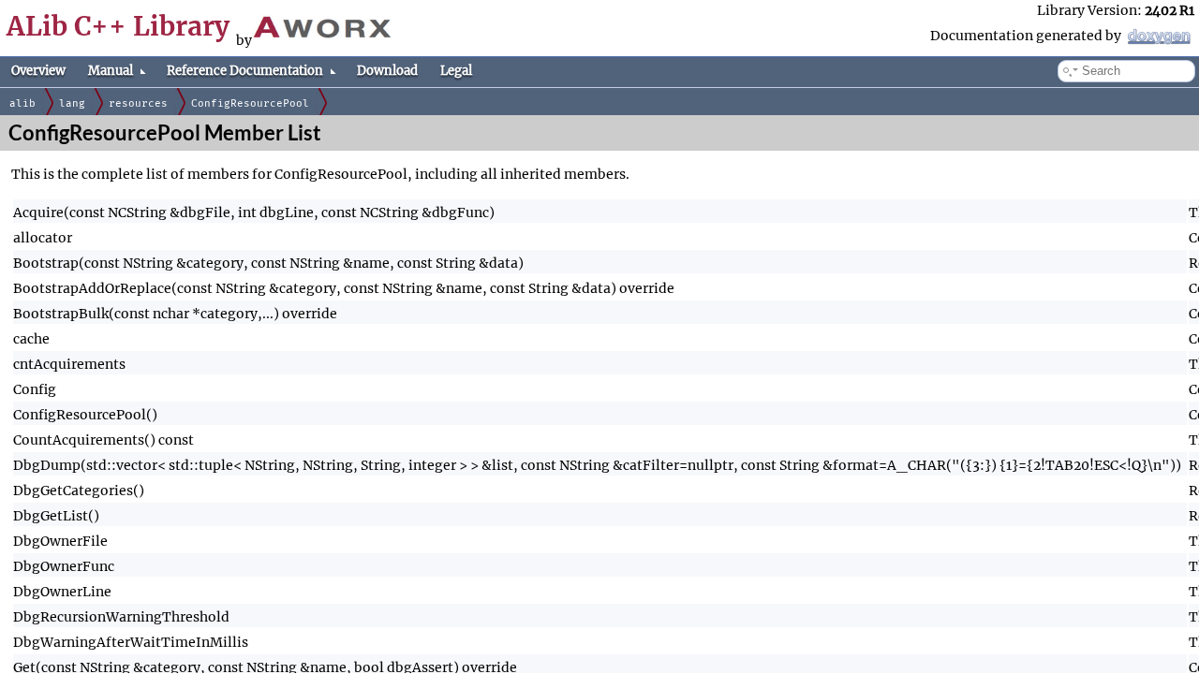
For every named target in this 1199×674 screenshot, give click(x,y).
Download (387, 71)
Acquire (38, 212)
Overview (38, 71)
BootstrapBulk (61, 313)
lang (72, 103)
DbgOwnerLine (62, 591)
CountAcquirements (78, 440)
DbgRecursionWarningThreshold (121, 616)
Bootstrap (46, 263)
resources (138, 103)
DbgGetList (50, 515)
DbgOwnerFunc (63, 566)
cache (31, 338)
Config (34, 389)
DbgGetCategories (73, 490)
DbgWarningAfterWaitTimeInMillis (130, 642)
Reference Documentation (245, 71)
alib (22, 103)
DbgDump (47, 465)
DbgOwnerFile (60, 541)
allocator (42, 237)
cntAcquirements (69, 364)
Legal (456, 71)
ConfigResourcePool (250, 103)
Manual (110, 71)
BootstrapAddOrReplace (92, 288)
